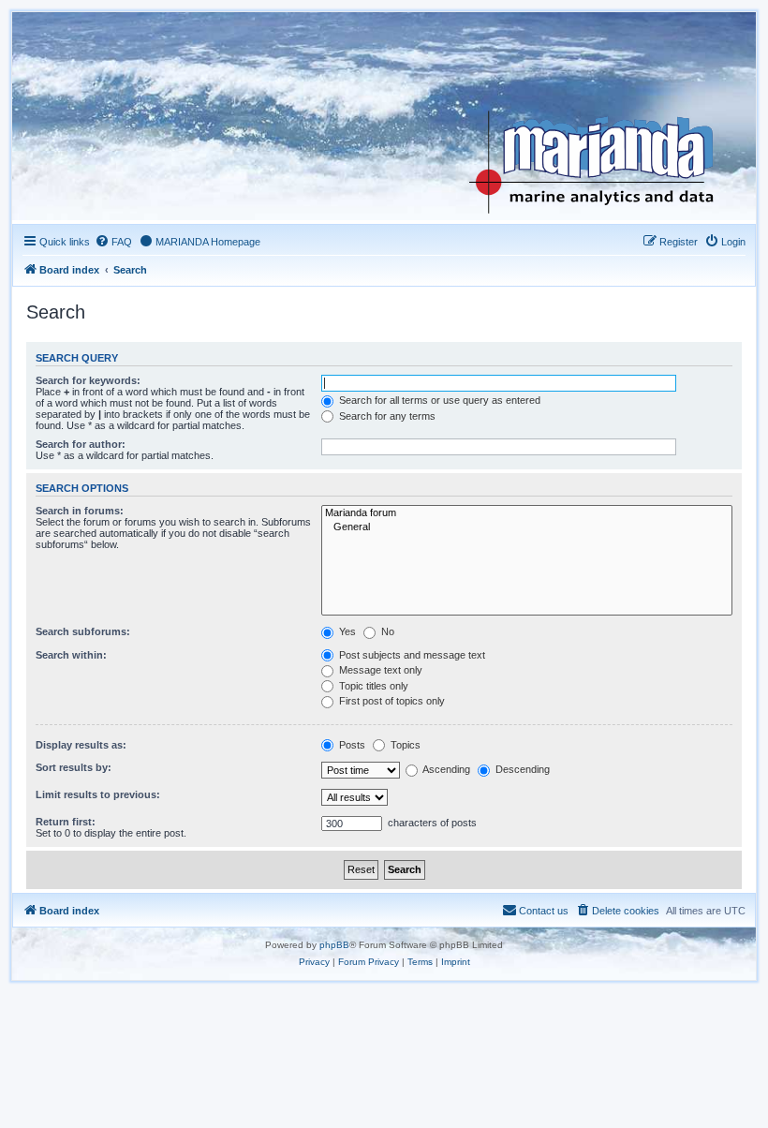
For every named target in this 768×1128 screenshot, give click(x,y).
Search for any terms (386, 416)
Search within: (71, 654)
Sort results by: (73, 767)
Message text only (379, 669)
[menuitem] (113, 241)
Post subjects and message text (410, 654)
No (386, 631)
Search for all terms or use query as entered (438, 400)
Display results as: (81, 744)
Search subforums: (83, 631)
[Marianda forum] (527, 513)
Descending (521, 769)
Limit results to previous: (98, 794)
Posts (350, 744)
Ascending (445, 769)
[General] (527, 527)
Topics (404, 744)
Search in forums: (80, 510)
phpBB (334, 945)
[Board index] (605, 116)
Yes (346, 631)
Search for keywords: (88, 380)
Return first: (66, 821)
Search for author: (81, 444)
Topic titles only (372, 685)
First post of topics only (390, 700)
